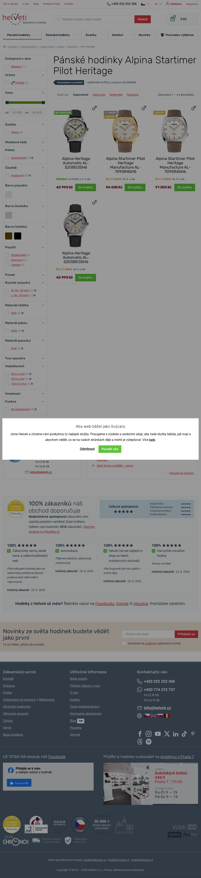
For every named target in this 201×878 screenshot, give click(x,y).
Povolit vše (110, 449)
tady (152, 440)
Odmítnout (87, 449)
